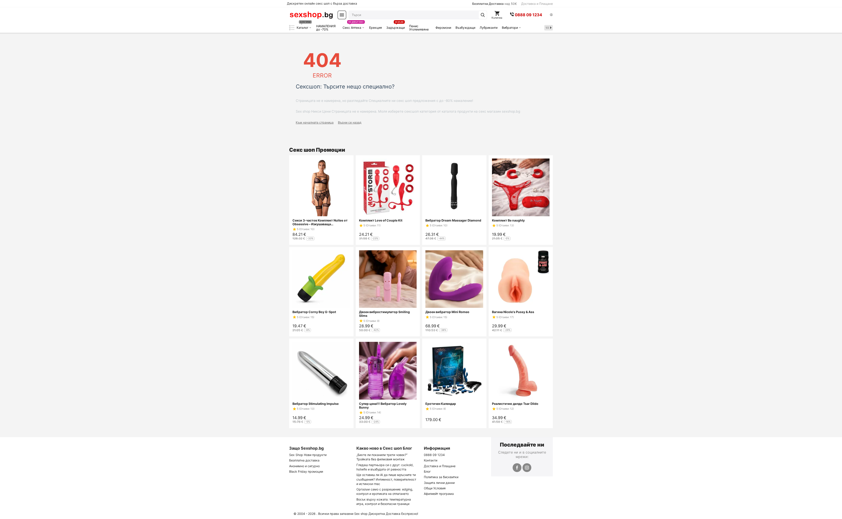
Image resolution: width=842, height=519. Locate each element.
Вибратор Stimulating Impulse (315, 403)
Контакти (430, 460)
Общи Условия (435, 488)
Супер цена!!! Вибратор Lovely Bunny (382, 405)
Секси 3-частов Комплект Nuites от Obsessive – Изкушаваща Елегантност (320, 222)
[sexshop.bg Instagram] (527, 467)
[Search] (483, 15)
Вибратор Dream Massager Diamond (453, 220)
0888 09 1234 (434, 455)
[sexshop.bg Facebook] (517, 467)
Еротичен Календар (440, 403)
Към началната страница (315, 122)
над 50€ (494, 3)
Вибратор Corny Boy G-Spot (314, 312)
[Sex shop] (311, 15)
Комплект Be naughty (508, 220)
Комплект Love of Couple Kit (380, 220)
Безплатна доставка (304, 460)
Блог (427, 471)
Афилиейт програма (439, 494)
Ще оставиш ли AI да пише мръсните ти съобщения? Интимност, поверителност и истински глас (386, 479)
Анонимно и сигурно (304, 466)
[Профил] (551, 15)
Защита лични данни (439, 483)
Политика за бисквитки (441, 477)
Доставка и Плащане (537, 3)
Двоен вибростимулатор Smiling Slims (384, 313)
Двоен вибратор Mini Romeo (447, 312)
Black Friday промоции (306, 471)
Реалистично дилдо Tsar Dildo (515, 403)
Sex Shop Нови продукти (308, 455)
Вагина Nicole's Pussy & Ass (513, 312)
